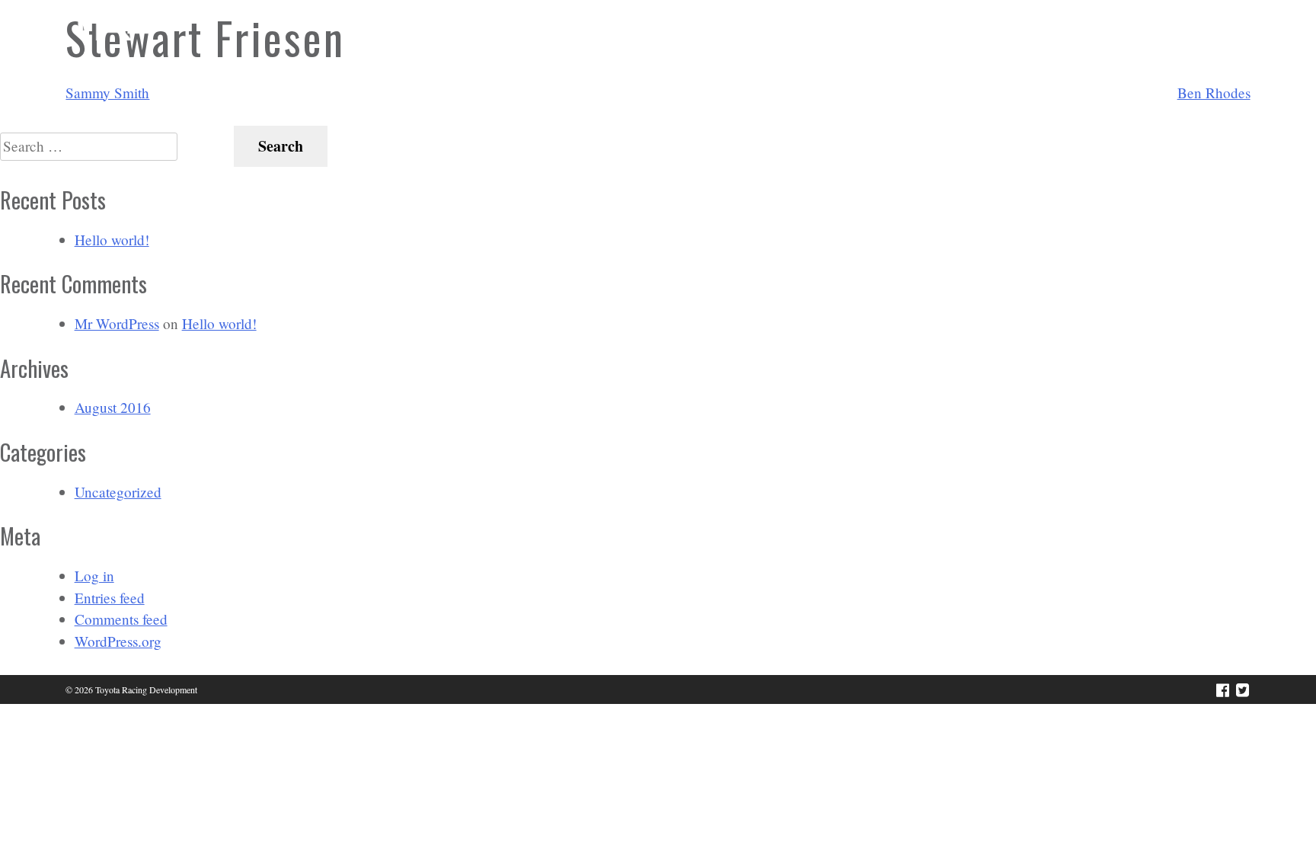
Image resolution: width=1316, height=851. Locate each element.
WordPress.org (118, 641)
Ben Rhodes (1214, 92)
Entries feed (110, 597)
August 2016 (113, 407)
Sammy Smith (107, 92)
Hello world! (112, 239)
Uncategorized (118, 491)
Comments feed (121, 619)
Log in (94, 575)
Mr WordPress (117, 323)
